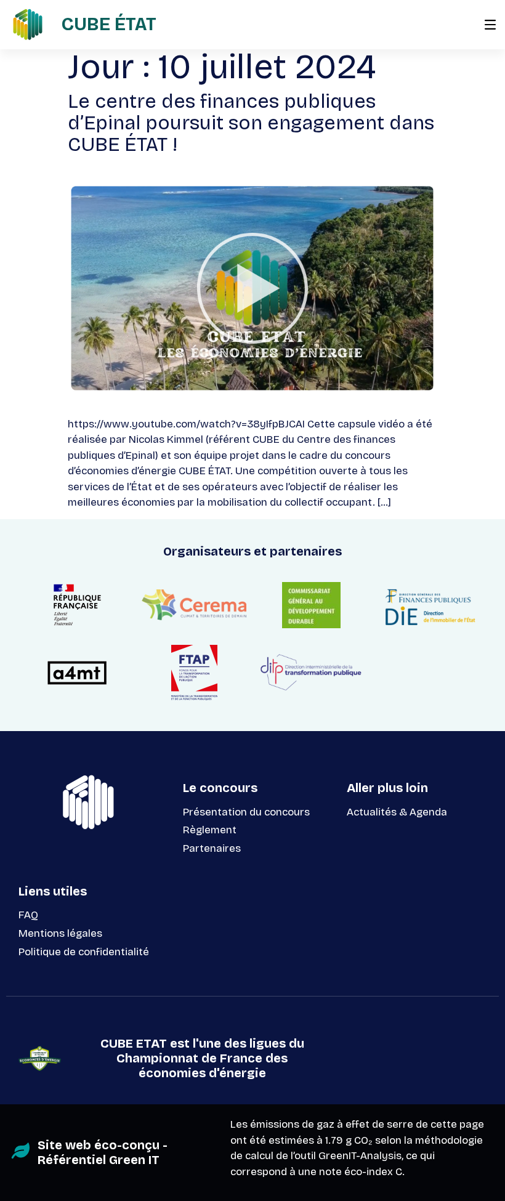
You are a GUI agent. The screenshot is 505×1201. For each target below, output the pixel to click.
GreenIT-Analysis (360, 1155)
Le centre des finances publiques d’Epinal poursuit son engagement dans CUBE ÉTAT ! (251, 122)
